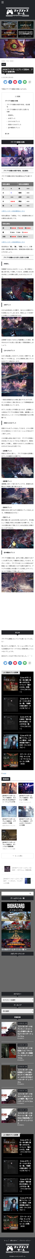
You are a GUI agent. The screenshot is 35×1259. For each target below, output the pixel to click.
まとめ (7, 134)
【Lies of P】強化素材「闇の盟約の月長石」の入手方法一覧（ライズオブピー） (25, 723)
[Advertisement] (17, 611)
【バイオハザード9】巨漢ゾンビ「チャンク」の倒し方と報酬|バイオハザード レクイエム (25, 1053)
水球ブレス (11, 118)
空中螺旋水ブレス (14, 128)
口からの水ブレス (14, 121)
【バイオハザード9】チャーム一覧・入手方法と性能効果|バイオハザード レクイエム (25, 1118)
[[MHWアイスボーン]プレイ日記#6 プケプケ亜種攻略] (20, 82)
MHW (4, 773)
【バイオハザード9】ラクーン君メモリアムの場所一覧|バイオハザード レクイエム (25, 1097)
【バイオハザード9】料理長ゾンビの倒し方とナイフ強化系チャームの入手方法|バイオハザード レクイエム (25, 1076)
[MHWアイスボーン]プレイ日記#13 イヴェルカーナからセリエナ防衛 (25, 822)
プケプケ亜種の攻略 (11, 101)
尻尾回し (11, 115)
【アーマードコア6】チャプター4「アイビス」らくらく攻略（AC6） (25, 759)
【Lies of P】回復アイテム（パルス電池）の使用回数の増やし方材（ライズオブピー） (25, 741)
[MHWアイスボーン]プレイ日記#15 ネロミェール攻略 (25, 798)
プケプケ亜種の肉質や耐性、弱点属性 (18, 105)
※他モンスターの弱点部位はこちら (13, 242)
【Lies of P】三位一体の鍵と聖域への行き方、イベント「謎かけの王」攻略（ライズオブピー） (25, 684)
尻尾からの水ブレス (14, 124)
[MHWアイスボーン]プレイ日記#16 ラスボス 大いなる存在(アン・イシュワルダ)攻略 (9, 800)
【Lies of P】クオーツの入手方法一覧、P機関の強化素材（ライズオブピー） (25, 703)
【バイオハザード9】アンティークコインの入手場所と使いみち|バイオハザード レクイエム (25, 1031)
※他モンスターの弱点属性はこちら (13, 211)
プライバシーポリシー (25, 1240)
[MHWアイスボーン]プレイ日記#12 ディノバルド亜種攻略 (9, 844)
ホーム (5, 1240)
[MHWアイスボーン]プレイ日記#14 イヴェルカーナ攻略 (9, 821)
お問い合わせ (13, 1240)
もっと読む (19, 856)
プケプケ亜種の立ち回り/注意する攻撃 (18, 110)
